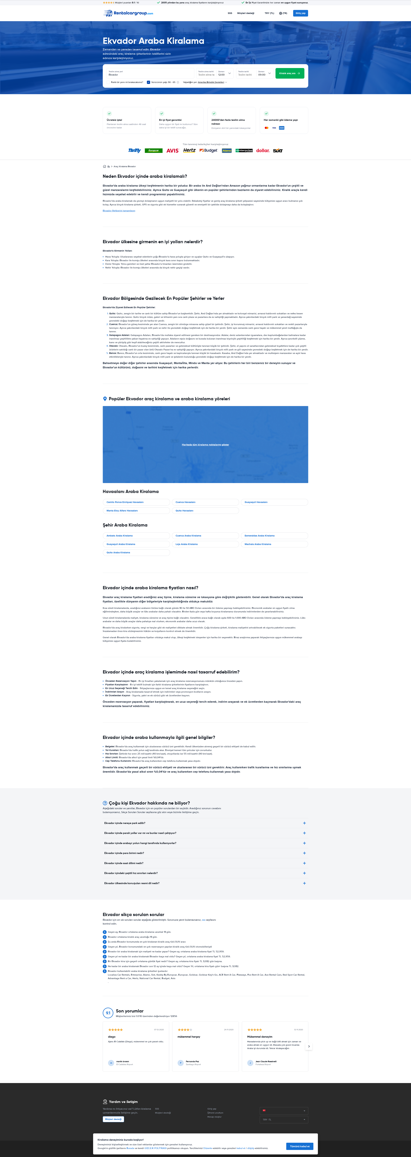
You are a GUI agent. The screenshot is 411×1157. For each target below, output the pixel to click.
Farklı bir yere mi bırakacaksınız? (126, 82)
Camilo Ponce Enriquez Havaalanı (125, 502)
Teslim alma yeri (116, 71)
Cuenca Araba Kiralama (188, 535)
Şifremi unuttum (215, 1112)
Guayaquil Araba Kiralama (121, 544)
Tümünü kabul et (300, 1146)
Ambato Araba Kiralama (120, 535)
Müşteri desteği (245, 13)
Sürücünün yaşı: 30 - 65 (163, 82)
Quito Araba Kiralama (118, 552)
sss (203, 919)
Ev (109, 166)
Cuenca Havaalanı (185, 502)
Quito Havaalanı (184, 510)
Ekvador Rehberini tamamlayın (119, 210)
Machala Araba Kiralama (258, 544)
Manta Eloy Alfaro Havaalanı (122, 510)
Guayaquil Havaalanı (256, 502)
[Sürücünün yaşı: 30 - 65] (148, 82)
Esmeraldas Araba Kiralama (260, 535)
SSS (230, 13)
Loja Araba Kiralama (187, 544)
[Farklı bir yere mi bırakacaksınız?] (108, 82)
